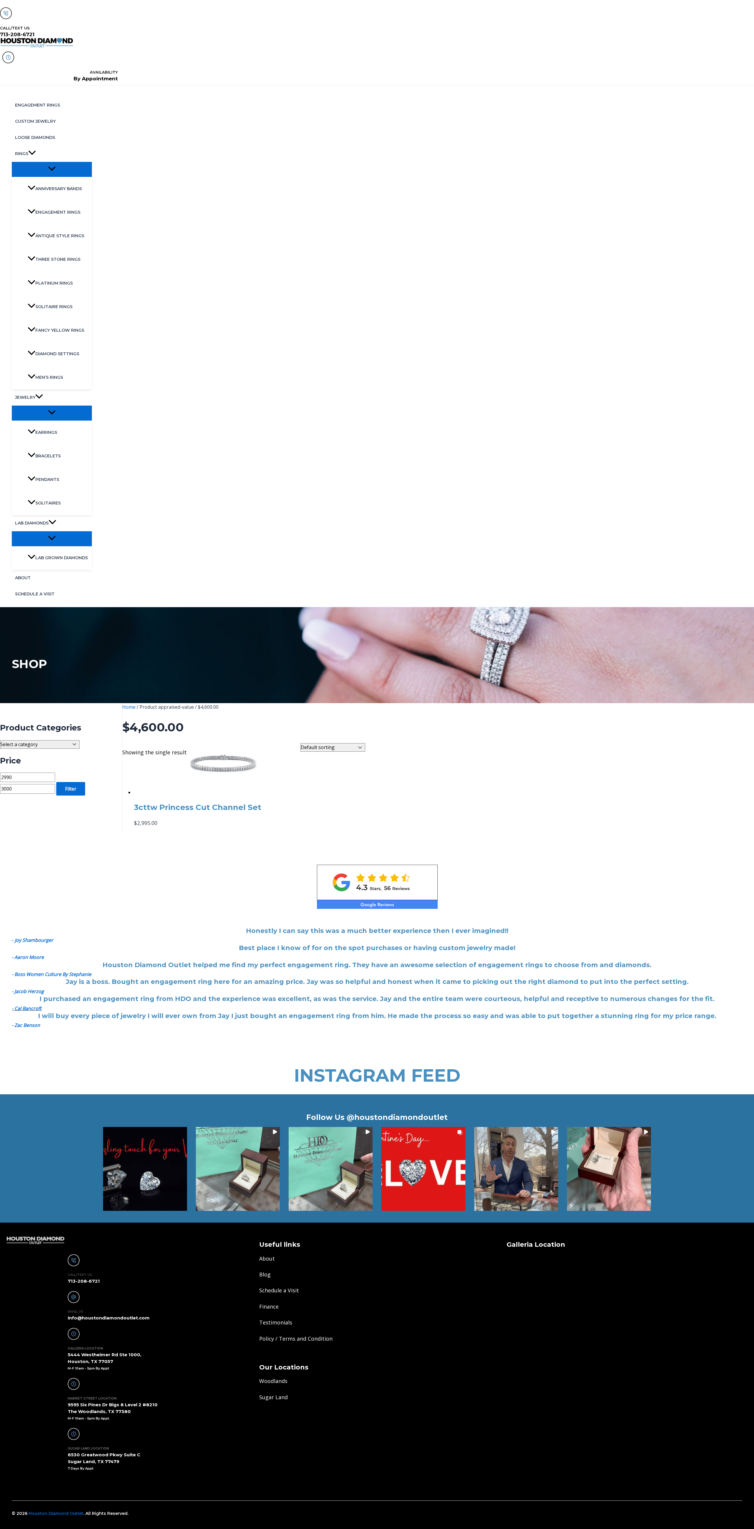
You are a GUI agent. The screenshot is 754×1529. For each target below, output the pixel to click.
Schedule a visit (34, 594)
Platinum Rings (54, 283)
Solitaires (48, 503)
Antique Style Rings (59, 235)
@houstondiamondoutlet (397, 1117)
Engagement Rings (37, 105)
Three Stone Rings (57, 259)
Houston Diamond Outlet (56, 1513)
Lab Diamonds (32, 523)
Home (128, 707)
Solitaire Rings (53, 306)
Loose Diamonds (35, 137)
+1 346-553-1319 (30, 1484)
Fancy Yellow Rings (59, 330)
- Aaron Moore (28, 957)
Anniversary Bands (58, 188)
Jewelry (25, 397)
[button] (32, 154)
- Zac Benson (26, 1025)
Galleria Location (536, 1245)
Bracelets (48, 456)
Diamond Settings (57, 353)
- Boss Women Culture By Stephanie (51, 974)
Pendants (47, 479)
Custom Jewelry (35, 121)
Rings (21, 153)
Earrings (46, 432)
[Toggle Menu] (52, 169)
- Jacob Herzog (28, 991)
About (23, 577)
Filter (70, 789)
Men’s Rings (49, 377)
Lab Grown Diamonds (61, 557)
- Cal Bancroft (27, 1008)
